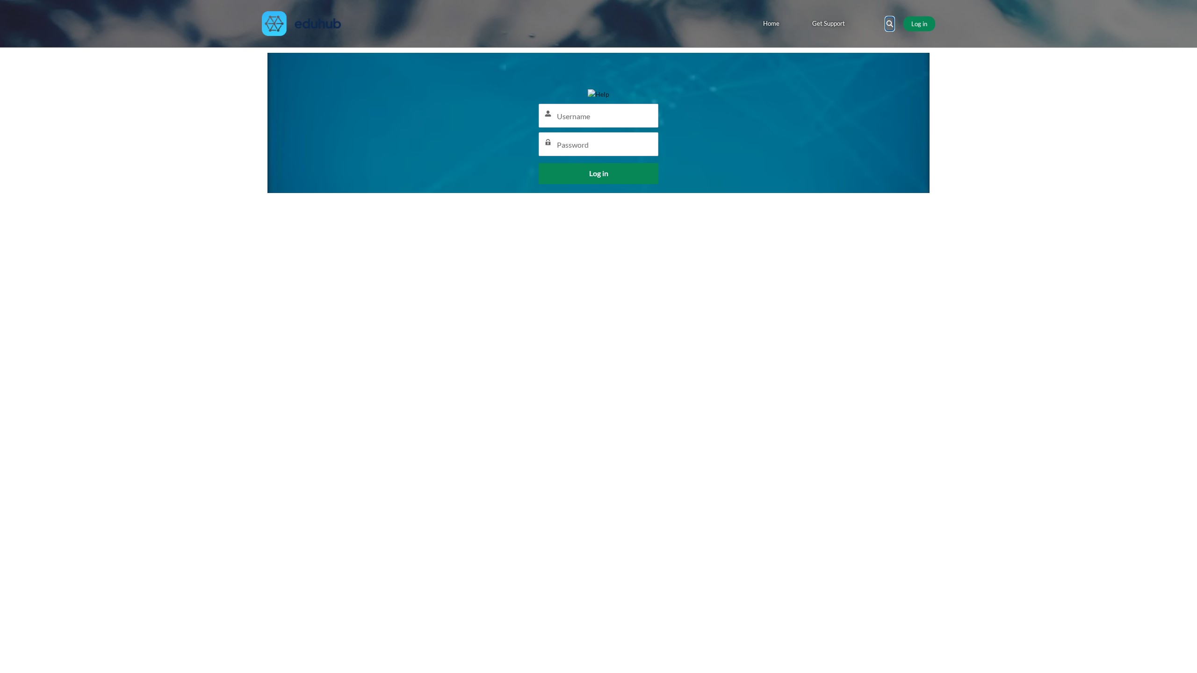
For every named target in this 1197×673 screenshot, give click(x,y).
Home (771, 23)
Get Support (828, 23)
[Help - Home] (301, 23)
